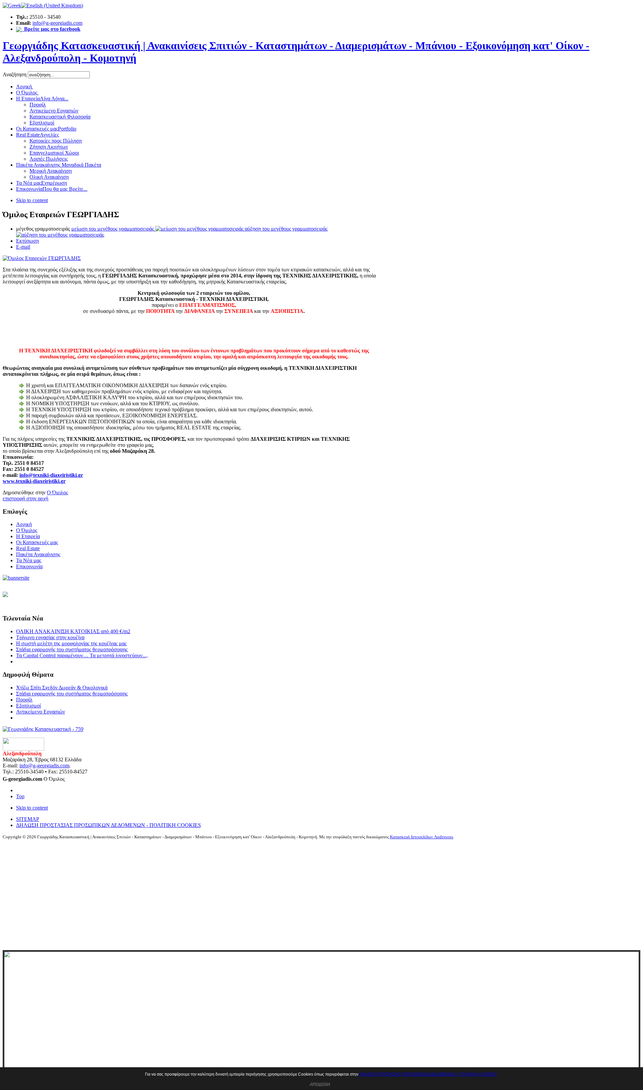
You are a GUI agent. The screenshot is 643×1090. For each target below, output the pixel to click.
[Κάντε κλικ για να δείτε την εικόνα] (42, 258)
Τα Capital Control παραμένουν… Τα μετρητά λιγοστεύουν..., (82, 655)
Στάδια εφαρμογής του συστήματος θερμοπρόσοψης (72, 649)
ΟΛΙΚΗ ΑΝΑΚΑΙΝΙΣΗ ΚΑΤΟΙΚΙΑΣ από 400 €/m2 (73, 631)
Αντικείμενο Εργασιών (40, 712)
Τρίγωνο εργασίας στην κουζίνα (50, 637)
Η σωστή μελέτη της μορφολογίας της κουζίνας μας (71, 643)
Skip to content (32, 200)
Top (20, 796)
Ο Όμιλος (57, 492)
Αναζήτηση (15, 74)
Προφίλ (24, 699)
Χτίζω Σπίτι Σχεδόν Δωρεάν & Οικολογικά (62, 687)
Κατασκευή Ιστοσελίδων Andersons (421, 836)
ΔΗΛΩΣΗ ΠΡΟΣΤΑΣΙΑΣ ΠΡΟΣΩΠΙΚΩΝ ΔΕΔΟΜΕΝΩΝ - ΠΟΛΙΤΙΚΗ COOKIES (428, 1074)
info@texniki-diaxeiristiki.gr (51, 475)
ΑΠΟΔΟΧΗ (319, 1084)
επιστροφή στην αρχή (25, 498)
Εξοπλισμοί (28, 705)
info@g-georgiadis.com (57, 23)
